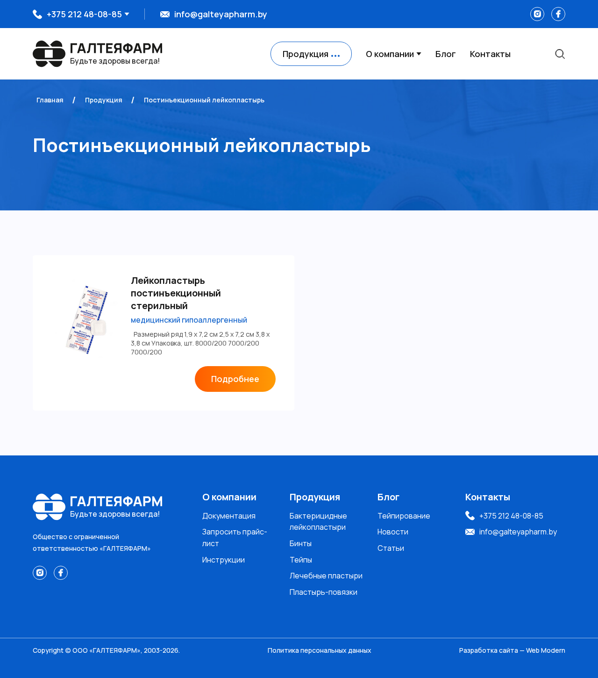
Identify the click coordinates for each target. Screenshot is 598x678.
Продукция (315, 496)
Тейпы (301, 560)
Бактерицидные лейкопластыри (318, 522)
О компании (390, 53)
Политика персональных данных (319, 650)
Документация (229, 516)
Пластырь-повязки (323, 592)
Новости (392, 532)
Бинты (301, 543)
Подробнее (235, 378)
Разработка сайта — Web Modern (512, 650)
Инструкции (223, 560)
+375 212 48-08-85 (84, 14)
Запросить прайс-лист (234, 537)
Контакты (490, 53)
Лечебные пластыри (326, 575)
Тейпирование (403, 516)
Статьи (390, 548)
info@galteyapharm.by (220, 14)
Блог (445, 53)
